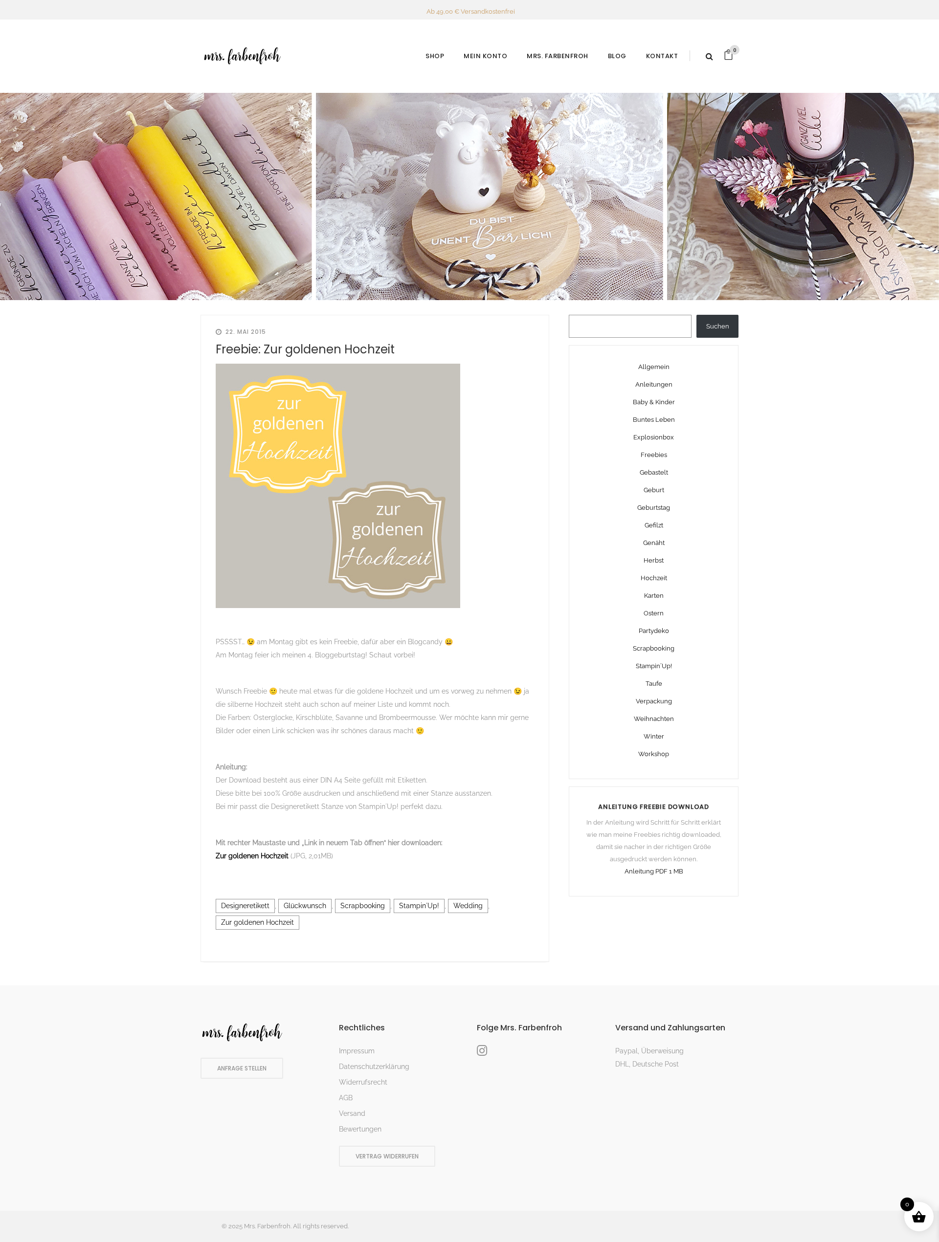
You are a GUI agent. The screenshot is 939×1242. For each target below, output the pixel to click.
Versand (352, 1113)
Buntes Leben (654, 419)
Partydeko (654, 630)
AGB (346, 1098)
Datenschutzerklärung (374, 1066)
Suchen (717, 326)
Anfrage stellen (242, 1068)
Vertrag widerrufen (387, 1156)
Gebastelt (654, 472)
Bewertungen (360, 1129)
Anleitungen (653, 384)
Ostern (654, 613)
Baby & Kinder (654, 402)
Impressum (357, 1051)
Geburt (654, 490)
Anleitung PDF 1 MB (654, 871)
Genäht (654, 542)
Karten (654, 595)
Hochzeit (654, 578)
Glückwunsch (305, 906)
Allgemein (654, 366)
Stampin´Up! (419, 906)
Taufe (654, 683)
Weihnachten (654, 718)
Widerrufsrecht (363, 1082)
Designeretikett (245, 906)
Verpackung (654, 701)
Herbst (654, 560)
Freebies (654, 454)
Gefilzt (654, 525)
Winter (654, 736)
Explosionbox (653, 437)
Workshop (653, 754)
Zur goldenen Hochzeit (253, 856)
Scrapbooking (362, 906)
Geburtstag (653, 507)
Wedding (468, 906)
